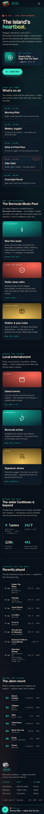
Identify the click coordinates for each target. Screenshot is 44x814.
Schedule (6, 790)
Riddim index (22, 790)
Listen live (14, 72)
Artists (35, 790)
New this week (22, 786)
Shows (35, 793)
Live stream (6, 786)
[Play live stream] (5, 809)
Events (36, 786)
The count (6, 793)
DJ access (21, 793)
